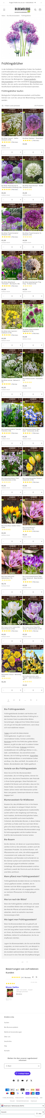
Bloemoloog (10, 1097)
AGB (41, 1097)
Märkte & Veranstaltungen (13, 1032)
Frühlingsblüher (26, 15)
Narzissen (7, 741)
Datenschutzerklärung (32, 1097)
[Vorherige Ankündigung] (4, 2)
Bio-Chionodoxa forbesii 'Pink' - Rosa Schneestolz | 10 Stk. (11, 479)
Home (3, 15)
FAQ (5, 1046)
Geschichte (8, 1041)
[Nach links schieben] (18, 962)
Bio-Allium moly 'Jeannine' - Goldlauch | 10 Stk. (10, 332)
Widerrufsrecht (19, 1097)
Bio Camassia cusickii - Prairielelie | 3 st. (33, 379)
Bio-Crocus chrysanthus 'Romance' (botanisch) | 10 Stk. (32, 479)
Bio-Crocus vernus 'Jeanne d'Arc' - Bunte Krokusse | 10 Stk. (11, 627)
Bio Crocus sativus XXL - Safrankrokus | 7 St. (8, 577)
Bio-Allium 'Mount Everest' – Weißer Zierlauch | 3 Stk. (33, 186)
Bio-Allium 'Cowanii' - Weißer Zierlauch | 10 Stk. (10, 139)
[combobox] (22, 1106)
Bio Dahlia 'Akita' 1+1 (9, 999)
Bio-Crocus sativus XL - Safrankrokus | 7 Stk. (29, 528)
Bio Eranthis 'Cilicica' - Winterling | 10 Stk (11, 675)
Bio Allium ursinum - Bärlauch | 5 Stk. (11, 381)
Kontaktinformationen (23, 1101)
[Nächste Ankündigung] (41, 2)
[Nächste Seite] (36, 700)
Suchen (6, 1022)
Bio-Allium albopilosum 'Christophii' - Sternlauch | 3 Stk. (11, 282)
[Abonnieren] (38, 1066)
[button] (4, 9)
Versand (12, 1101)
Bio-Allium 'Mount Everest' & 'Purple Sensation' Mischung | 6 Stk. (12, 186)
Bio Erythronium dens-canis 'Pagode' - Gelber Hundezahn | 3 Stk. (32, 677)
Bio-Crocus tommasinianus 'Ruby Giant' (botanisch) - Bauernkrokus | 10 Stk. (33, 578)
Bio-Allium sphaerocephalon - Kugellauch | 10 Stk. (31, 330)
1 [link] (8, 700)
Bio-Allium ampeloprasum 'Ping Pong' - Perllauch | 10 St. (32, 282)
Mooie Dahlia (12, 987)
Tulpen (6, 733)
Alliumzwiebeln (7, 82)
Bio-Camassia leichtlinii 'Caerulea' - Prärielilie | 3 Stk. (12, 430)
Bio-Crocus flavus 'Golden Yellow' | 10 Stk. (11, 526)
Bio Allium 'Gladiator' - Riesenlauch (33, 138)
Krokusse (23, 747)
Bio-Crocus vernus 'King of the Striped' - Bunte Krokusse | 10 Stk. (32, 627)
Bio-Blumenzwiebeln (13, 15)
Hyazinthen (34, 755)
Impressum (34, 1101)
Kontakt (7, 1051)
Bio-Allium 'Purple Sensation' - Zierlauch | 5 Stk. (10, 233)
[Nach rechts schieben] (27, 962)
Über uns (7, 1037)
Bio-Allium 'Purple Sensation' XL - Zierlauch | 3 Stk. (32, 233)
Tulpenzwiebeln (30, 79)
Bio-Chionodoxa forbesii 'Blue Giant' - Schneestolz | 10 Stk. (31, 430)
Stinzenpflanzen (36, 82)
